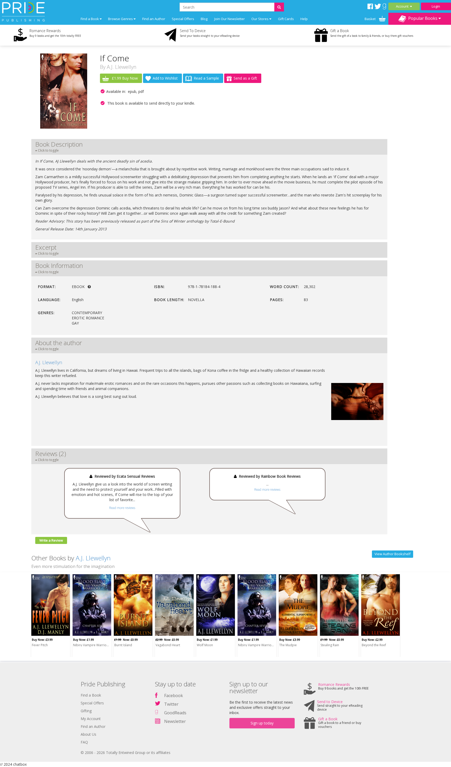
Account (403, 6)
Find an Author (153, 18)
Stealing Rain (330, 645)
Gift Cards (286, 18)
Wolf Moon (205, 645)
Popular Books (422, 18)
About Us (88, 734)
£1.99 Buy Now (124, 78)
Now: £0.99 (126, 640)
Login (436, 6)
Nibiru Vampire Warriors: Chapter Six (91, 645)
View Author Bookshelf (393, 554)
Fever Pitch (40, 645)
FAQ (84, 742)
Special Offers (183, 18)
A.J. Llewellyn (122, 66)
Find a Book (91, 695)
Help (304, 18)
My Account (91, 718)
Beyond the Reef (374, 645)
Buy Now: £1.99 (83, 640)
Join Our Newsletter (229, 18)
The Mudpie (288, 645)
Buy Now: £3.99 (42, 640)
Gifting (86, 710)
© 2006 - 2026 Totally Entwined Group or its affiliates (125, 752)
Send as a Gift (245, 78)
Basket (370, 18)
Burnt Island (123, 645)
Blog (204, 18)
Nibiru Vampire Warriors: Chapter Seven (256, 645)
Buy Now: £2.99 (372, 640)
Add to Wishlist (165, 78)
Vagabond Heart (168, 645)
